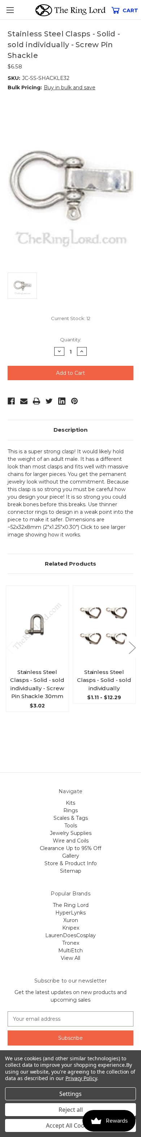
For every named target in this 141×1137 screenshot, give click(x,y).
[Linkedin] (61, 401)
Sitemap (70, 871)
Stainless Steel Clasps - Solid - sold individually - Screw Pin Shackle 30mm (37, 684)
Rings (70, 810)
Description (70, 429)
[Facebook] (11, 401)
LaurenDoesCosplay (70, 935)
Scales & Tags (71, 818)
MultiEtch (70, 950)
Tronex (70, 943)
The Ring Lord (71, 905)
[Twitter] (49, 401)
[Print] (36, 401)
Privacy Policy (81, 1078)
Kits (70, 803)
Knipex (70, 928)
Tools (70, 825)
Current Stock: (70, 318)
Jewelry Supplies (70, 833)
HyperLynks (70, 912)
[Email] (23, 401)
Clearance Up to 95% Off (70, 848)
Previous (9, 647)
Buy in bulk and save (69, 87)
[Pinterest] (74, 401)
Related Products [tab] (70, 563)
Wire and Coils (71, 840)
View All (70, 958)
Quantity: (70, 339)
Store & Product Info (70, 863)
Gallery (70, 856)
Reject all (71, 1110)
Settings (70, 1094)
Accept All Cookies (70, 1125)
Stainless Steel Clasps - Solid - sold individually (104, 680)
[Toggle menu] (10, 10)
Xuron (70, 920)
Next (132, 647)
